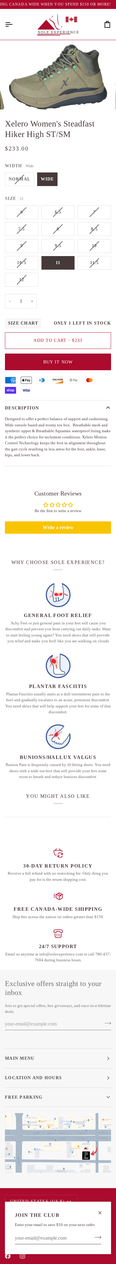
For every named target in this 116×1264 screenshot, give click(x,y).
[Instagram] (22, 1256)
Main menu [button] (20, 1058)
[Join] (96, 1237)
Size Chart (23, 323)
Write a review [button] (58, 527)
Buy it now (58, 361)
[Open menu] (14, 24)
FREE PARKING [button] (24, 1097)
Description (22, 407)
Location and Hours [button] (33, 1077)
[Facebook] (8, 1256)
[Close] (102, 1213)
